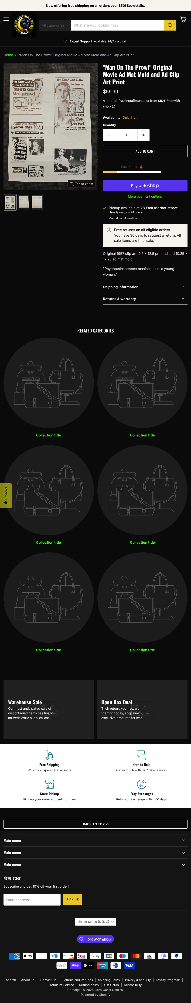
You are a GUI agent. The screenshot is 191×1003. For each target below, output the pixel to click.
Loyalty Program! (168, 980)
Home (8, 55)
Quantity (109, 125)
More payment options (145, 196)
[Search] (170, 25)
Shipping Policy (109, 980)
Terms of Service (62, 985)
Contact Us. (48, 980)
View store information (123, 218)
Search (11, 980)
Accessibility (133, 985)
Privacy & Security (138, 980)
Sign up (72, 899)
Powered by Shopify (95, 994)
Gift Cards (111, 985)
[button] (10, 202)
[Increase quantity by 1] (144, 135)
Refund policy (89, 985)
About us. (28, 980)
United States (93, 921)
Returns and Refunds (77, 980)
